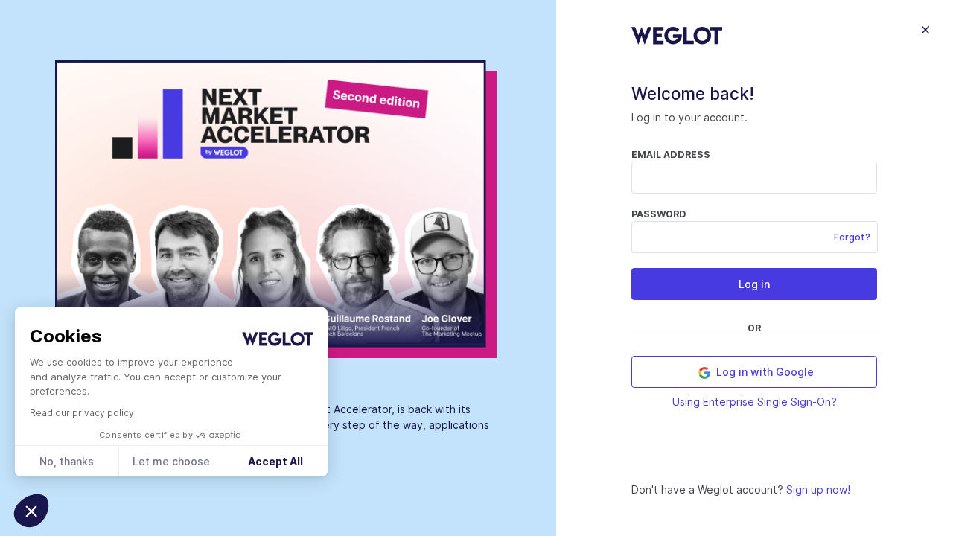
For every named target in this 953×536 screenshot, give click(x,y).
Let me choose (171, 461)
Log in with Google (763, 372)
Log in (754, 284)
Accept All (275, 461)
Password (658, 214)
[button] (31, 511)
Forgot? (852, 237)
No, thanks (66, 461)
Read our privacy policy (82, 412)
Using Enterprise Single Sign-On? (754, 401)
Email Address (670, 154)
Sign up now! (818, 489)
